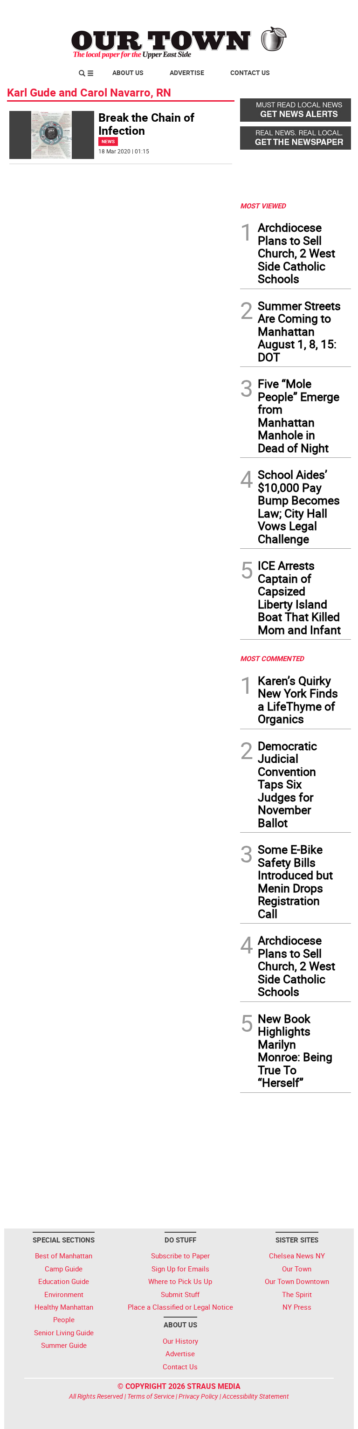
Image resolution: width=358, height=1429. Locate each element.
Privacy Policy (198, 1396)
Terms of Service (150, 1396)
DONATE (328, 10)
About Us (128, 72)
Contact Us (250, 72)
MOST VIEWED (263, 205)
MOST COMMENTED (272, 658)
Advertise (187, 72)
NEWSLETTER (276, 10)
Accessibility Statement (255, 1396)
